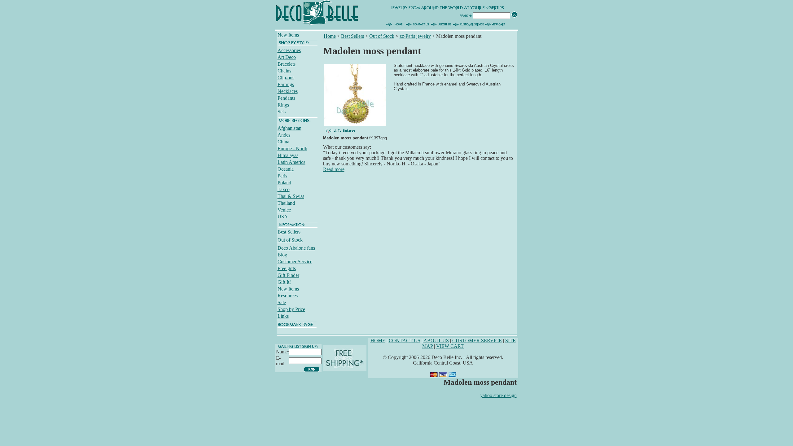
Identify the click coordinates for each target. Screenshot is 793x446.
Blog (282, 254)
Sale (282, 302)
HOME (377, 340)
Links (283, 316)
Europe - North (292, 148)
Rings (283, 104)
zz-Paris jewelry (415, 36)
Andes (284, 135)
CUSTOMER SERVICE (477, 340)
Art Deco (287, 57)
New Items (288, 34)
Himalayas (288, 155)
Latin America (291, 162)
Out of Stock (290, 240)
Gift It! (284, 282)
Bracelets (287, 64)
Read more (333, 169)
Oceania (286, 169)
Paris (282, 175)
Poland (284, 182)
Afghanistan (289, 128)
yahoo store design (498, 395)
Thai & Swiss (291, 196)
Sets (282, 111)
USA (283, 216)
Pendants (286, 98)
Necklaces (288, 91)
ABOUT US (436, 340)
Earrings (286, 84)
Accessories (289, 50)
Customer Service (295, 261)
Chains (284, 70)
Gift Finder (288, 275)
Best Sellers (289, 231)
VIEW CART (450, 346)
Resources (288, 295)
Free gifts (287, 268)
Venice (284, 209)
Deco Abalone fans (296, 248)
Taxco (284, 189)
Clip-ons (286, 77)
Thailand (286, 203)
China (283, 141)
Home (330, 36)
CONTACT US (404, 340)
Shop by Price (291, 309)
